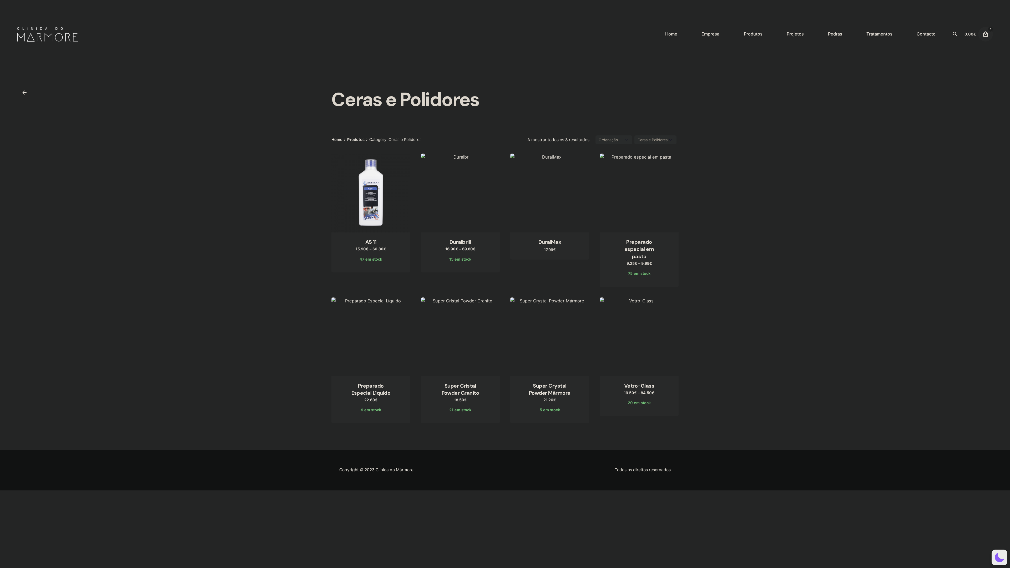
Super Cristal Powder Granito (460, 389)
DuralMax (549, 242)
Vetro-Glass (639, 385)
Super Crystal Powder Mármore (549, 389)
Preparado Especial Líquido (371, 389)
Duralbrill (460, 242)
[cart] (985, 34)
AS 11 (371, 242)
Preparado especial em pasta (639, 249)
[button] (999, 557)
